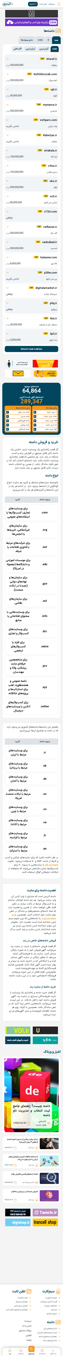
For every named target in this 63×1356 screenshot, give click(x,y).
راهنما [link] (28, 1340)
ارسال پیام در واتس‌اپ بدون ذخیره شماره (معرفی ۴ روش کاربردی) (22, 1140)
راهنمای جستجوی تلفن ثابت (17, 1309)
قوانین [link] (28, 1335)
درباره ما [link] (27, 1321)
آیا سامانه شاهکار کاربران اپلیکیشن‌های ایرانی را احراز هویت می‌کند (23, 1158)
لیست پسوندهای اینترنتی (47, 1332)
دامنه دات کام (51, 865)
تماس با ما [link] (26, 1326)
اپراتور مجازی (51, 1313)
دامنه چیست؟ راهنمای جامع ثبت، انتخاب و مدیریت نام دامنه (31, 1111)
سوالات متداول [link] (25, 1330)
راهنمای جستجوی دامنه (48, 1336)
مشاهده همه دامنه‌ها (31, 349)
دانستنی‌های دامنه (50, 1340)
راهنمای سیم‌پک (22, 1301)
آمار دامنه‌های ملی (50, 1328)
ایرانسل (54, 1309)
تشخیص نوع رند (50, 1305)
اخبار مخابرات (23, 1297)
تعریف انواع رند (51, 1297)
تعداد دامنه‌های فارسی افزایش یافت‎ (24, 1174)
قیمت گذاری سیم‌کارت (48, 1301)
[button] (31, 1350)
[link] (7, 4)
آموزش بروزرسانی (21, 1305)
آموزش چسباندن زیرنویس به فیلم (24, 1191)
